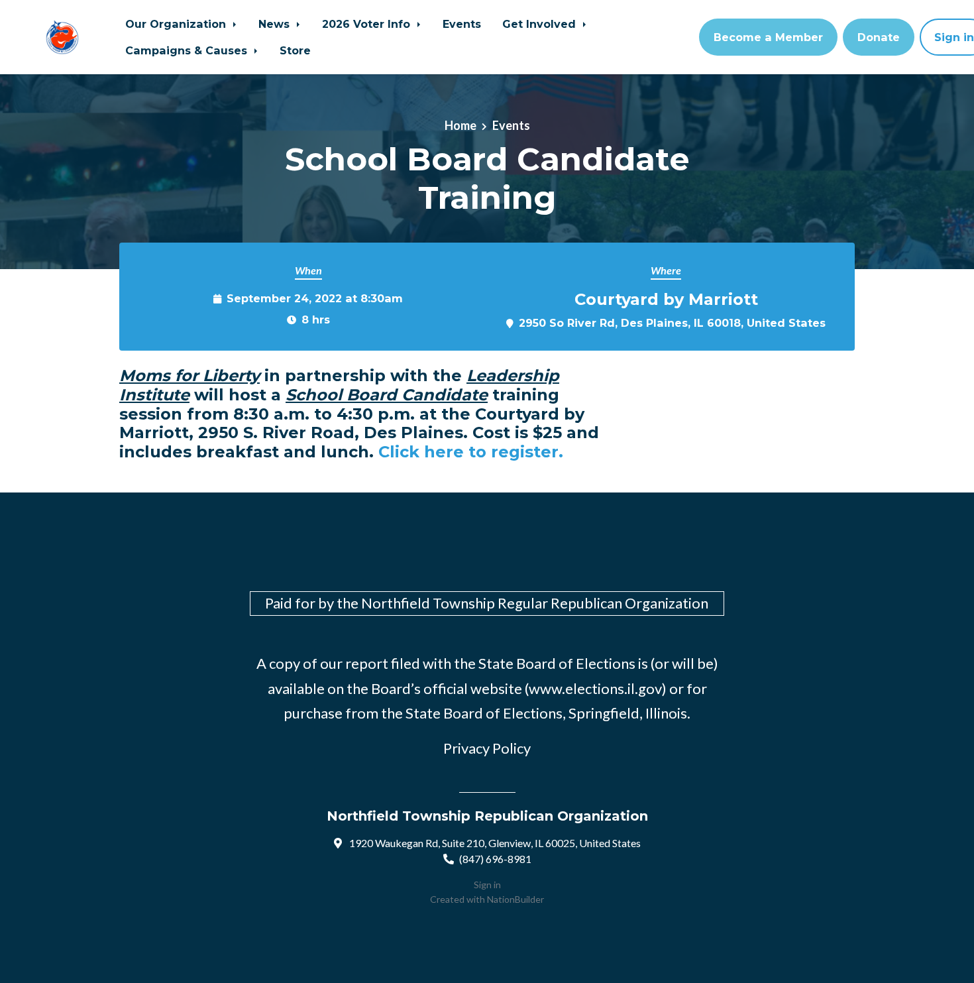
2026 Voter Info (367, 23)
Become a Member (768, 37)
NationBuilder (515, 899)
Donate (878, 37)
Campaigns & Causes (187, 50)
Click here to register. (470, 451)
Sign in (487, 884)
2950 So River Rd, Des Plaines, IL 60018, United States (672, 322)
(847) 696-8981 (495, 858)
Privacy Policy (487, 748)
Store (295, 50)
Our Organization (177, 23)
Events (462, 23)
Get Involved (540, 23)
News (275, 23)
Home (460, 125)
